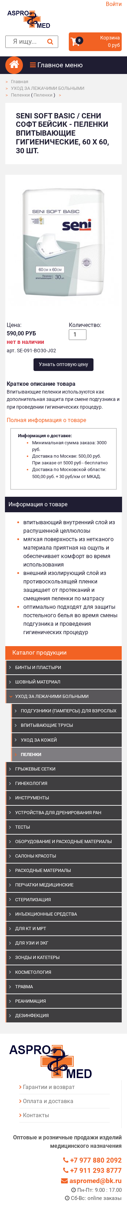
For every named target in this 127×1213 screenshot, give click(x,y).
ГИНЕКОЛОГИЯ (31, 783)
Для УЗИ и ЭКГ (31, 943)
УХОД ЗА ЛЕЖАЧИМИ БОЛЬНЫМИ (47, 88)
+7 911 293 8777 (95, 1170)
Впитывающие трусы (47, 725)
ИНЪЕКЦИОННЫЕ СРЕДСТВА (46, 914)
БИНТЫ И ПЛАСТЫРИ (38, 667)
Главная (19, 81)
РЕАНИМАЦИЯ (30, 1001)
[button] (76, 65)
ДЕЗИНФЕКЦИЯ (32, 1015)
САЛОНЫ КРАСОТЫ (35, 856)
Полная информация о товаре (46, 420)
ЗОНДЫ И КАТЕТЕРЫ (37, 957)
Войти (114, 4)
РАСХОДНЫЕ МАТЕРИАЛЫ (43, 870)
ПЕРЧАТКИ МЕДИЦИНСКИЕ (44, 884)
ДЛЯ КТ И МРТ (30, 928)
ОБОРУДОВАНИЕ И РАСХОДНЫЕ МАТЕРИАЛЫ (63, 841)
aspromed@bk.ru (95, 1181)
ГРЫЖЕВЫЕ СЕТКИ (35, 769)
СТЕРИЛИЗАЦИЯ (33, 899)
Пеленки (20, 95)
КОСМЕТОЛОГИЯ (33, 972)
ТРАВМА (24, 986)
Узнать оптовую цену (63, 364)
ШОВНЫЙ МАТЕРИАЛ (37, 682)
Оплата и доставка (48, 1101)
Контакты (36, 1115)
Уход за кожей (39, 740)
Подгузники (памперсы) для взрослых (68, 710)
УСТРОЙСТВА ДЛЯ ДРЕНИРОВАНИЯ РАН (58, 812)
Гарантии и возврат (49, 1087)
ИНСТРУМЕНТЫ (32, 797)
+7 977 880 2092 (95, 1160)
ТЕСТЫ (22, 827)
